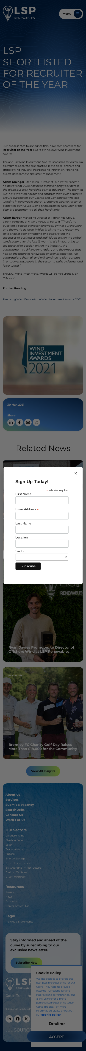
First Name (23, 494)
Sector (20, 551)
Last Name (23, 523)
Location (21, 537)
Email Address (27, 509)
